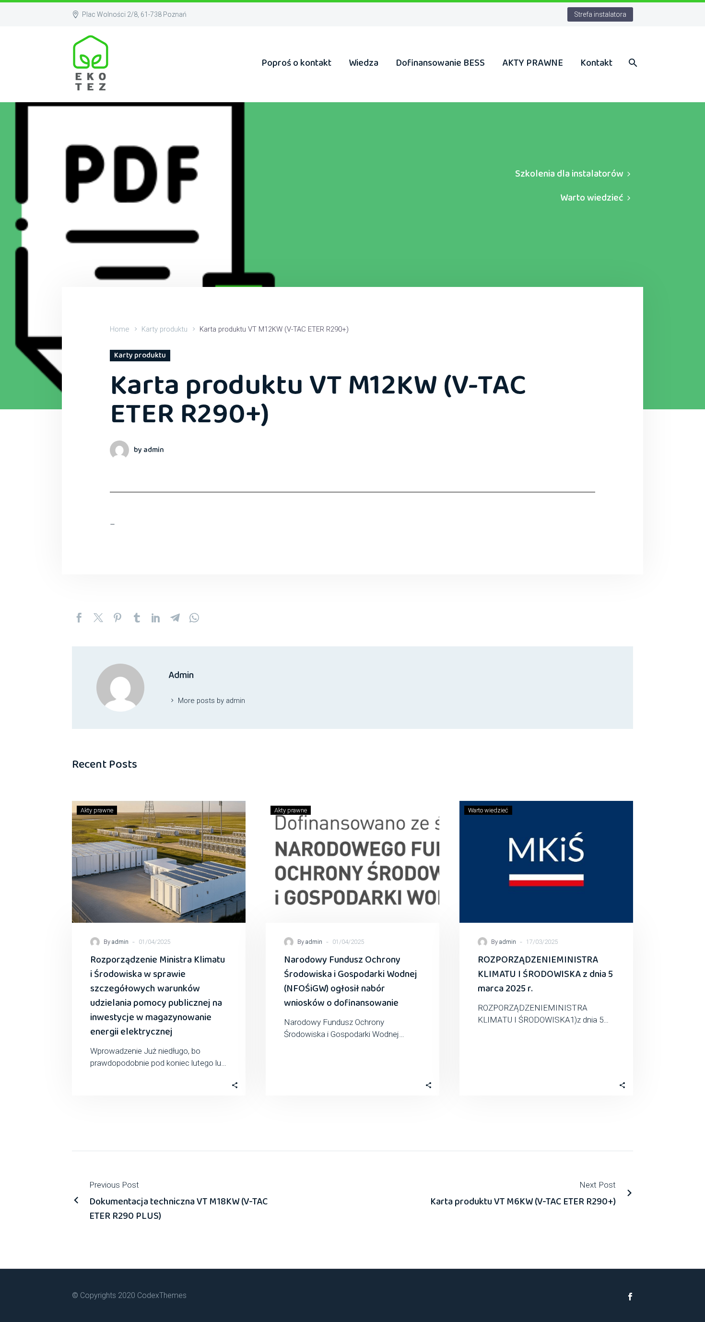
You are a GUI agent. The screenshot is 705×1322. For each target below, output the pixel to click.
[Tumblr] (136, 617)
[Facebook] (79, 617)
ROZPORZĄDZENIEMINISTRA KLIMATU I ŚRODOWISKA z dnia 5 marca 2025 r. (545, 974)
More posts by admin (211, 700)
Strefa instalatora (600, 14)
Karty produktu (164, 329)
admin (120, 941)
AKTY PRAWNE (532, 63)
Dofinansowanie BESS (440, 63)
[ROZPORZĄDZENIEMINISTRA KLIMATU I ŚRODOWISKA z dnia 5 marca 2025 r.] (546, 862)
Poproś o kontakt (296, 63)
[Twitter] (98, 617)
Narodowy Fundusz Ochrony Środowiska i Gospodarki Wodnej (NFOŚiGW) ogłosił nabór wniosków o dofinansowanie (350, 981)
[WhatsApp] (194, 617)
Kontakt (596, 63)
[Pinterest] (117, 617)
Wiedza (363, 63)
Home (119, 329)
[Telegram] (175, 617)
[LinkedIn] (156, 617)
